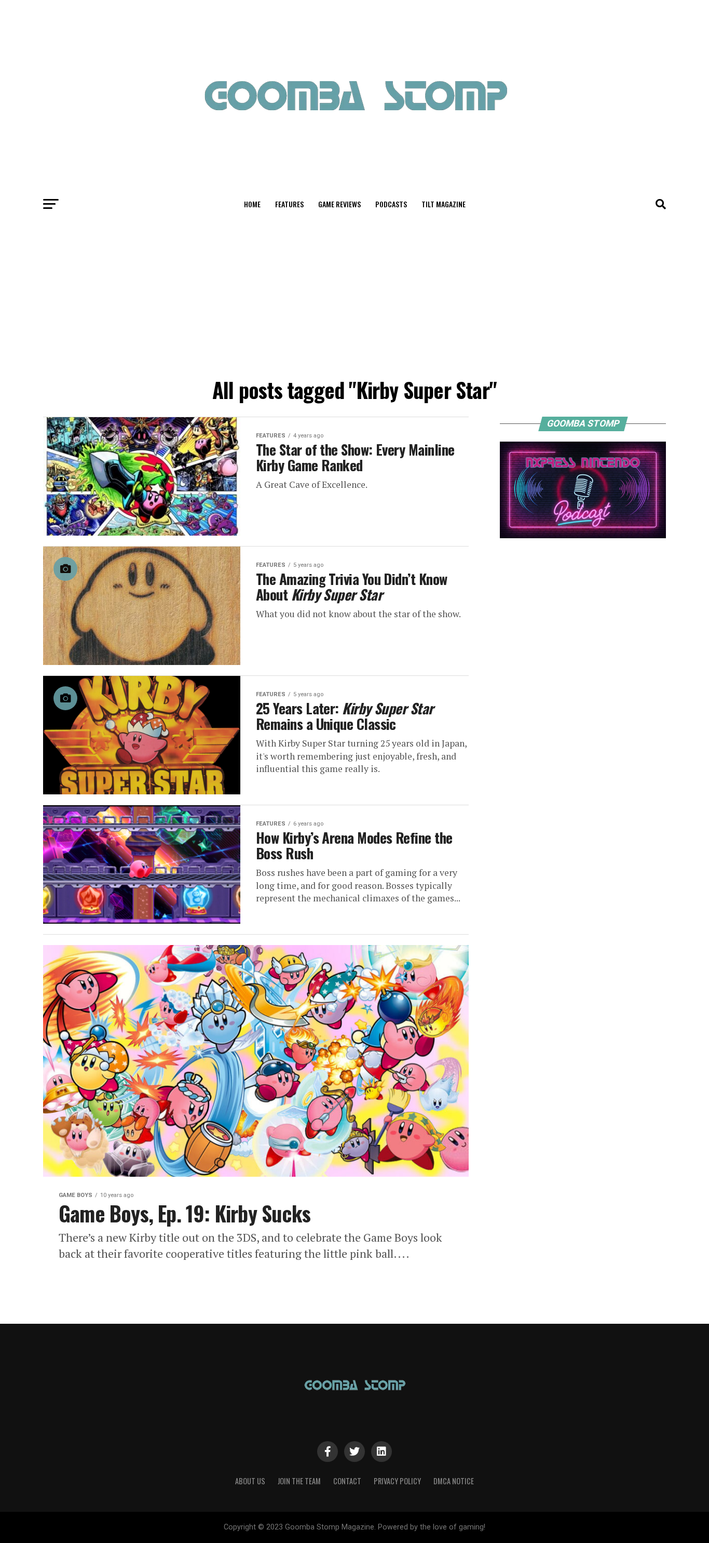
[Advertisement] (354, 295)
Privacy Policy (397, 1480)
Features (289, 203)
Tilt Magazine (443, 203)
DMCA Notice (453, 1480)
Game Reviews (339, 203)
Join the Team (299, 1480)
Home (252, 203)
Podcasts (391, 203)
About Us (250, 1480)
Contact (347, 1480)
